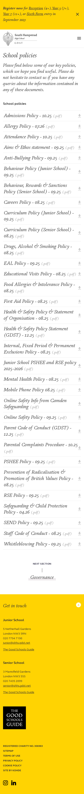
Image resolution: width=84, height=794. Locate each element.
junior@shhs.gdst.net (16, 643)
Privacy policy (12, 760)
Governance (42, 577)
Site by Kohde (12, 770)
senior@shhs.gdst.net (17, 685)
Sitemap (8, 750)
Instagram (6, 781)
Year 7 (7, 14)
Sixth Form (35, 14)
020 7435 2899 (12, 681)
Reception (36, 8)
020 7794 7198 (12, 638)
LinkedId (13, 781)
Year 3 (56, 8)
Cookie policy (12, 765)
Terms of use (11, 755)
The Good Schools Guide (18, 649)
